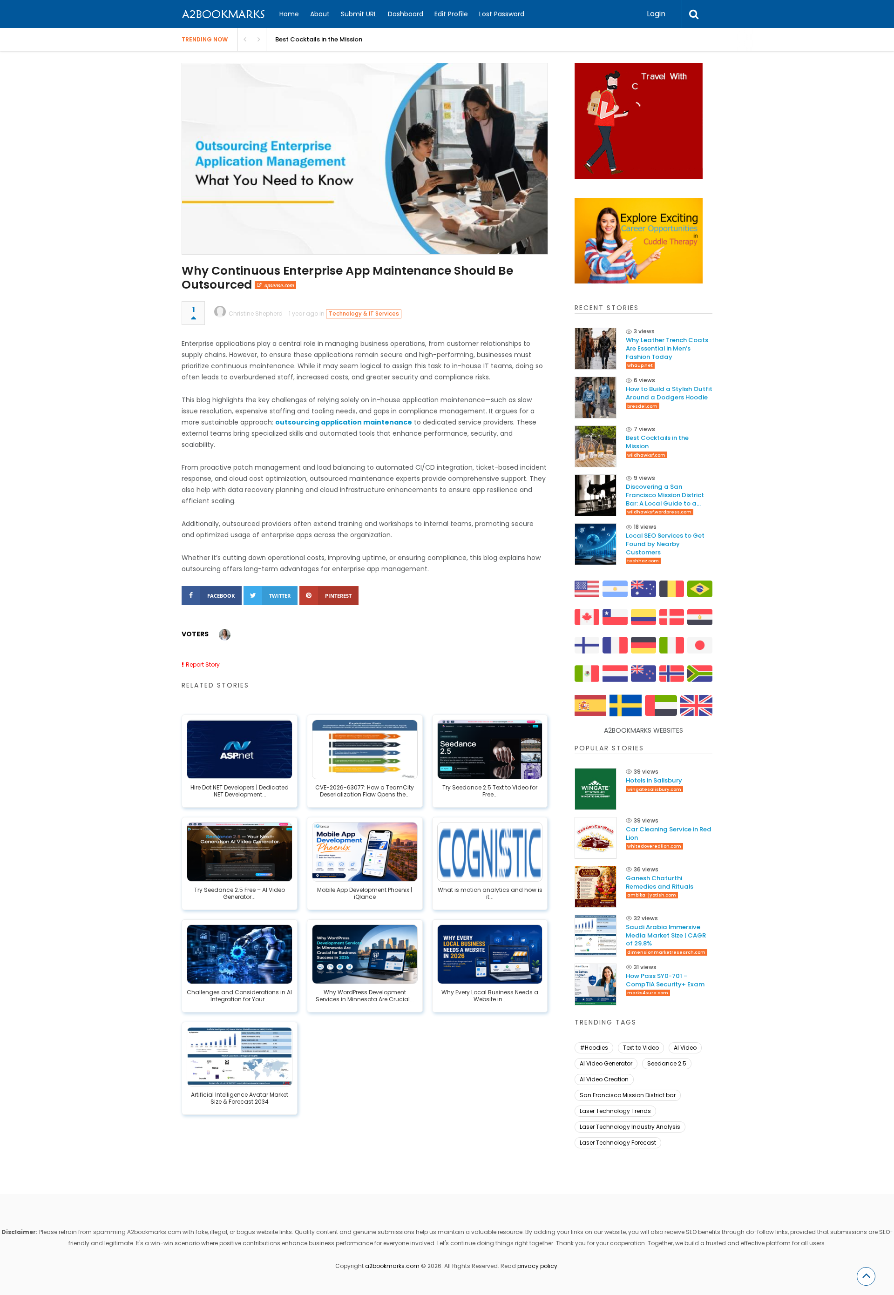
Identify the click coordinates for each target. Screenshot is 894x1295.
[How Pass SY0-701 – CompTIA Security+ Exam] (595, 984)
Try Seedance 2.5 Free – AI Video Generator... (239, 893)
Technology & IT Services (364, 313)
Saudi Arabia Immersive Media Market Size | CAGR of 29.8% (666, 935)
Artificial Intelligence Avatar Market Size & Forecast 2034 (239, 1098)
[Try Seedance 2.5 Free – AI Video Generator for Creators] (239, 852)
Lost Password (501, 14)
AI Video (685, 1048)
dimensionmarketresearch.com (666, 952)
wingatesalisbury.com (654, 789)
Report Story (203, 664)
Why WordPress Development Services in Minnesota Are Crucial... (365, 996)
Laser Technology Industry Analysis (630, 1127)
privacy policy (537, 1266)
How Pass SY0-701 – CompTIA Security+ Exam (665, 980)
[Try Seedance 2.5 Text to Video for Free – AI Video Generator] (490, 749)
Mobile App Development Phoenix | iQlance (364, 893)
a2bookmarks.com (392, 1266)
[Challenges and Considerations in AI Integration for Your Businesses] (239, 954)
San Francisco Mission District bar (628, 1095)
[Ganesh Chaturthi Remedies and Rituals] (595, 886)
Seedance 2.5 (666, 1063)
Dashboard (405, 14)
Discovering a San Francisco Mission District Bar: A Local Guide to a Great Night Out (665, 495)
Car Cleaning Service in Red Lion (668, 833)
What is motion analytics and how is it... (490, 893)
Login (656, 13)
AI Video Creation (604, 1079)
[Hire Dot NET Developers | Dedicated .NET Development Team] (239, 749)
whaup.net (640, 365)
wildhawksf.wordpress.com (659, 512)
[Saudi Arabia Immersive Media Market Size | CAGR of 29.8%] (595, 935)
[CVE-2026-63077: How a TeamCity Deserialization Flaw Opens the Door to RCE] (364, 749)
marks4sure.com (647, 993)
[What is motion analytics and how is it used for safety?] (490, 852)
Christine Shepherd (256, 313)
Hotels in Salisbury (654, 780)
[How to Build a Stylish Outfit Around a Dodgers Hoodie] (595, 397)
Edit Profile (451, 14)
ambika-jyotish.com (651, 895)
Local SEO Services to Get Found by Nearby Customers (665, 544)
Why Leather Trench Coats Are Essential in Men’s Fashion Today (667, 348)
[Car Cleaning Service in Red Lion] (595, 837)
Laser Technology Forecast (618, 1143)
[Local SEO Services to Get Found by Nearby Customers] (595, 544)
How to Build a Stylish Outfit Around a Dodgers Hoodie (669, 393)
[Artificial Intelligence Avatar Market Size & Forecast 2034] (239, 1056)
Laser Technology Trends (615, 1111)
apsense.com (279, 285)
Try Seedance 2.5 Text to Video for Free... (489, 791)
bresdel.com (642, 406)
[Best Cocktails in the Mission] (595, 446)
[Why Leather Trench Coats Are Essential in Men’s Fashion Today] (595, 348)
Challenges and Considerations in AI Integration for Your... (239, 996)
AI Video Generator (606, 1063)
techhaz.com (643, 561)
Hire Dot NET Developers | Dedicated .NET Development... (239, 791)
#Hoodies (594, 1048)
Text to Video (641, 1048)
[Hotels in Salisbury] (595, 789)
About (320, 14)
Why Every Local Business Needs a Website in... (489, 996)
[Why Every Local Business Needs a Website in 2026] (490, 954)
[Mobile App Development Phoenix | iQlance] (364, 852)
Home (289, 14)
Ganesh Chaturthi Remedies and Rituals (659, 882)
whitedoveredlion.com (654, 846)
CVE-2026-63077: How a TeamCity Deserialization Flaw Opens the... (364, 791)
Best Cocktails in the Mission (318, 39)
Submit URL (359, 14)
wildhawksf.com (646, 455)
